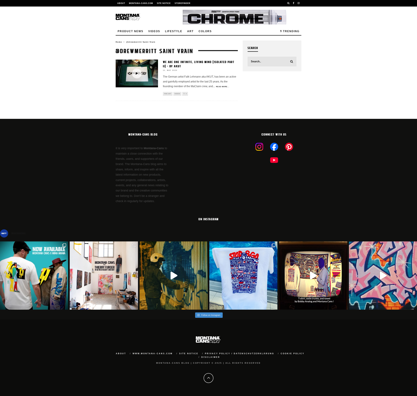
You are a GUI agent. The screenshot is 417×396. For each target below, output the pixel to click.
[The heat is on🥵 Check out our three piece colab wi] (243, 275)
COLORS (205, 31)
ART (190, 31)
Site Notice (164, 3)
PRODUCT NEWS (130, 31)
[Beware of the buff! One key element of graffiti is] (104, 275)
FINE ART (167, 94)
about (121, 353)
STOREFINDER (182, 3)
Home (119, 42)
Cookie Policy (292, 353)
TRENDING (290, 31)
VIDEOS (154, 31)
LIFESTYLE (173, 31)
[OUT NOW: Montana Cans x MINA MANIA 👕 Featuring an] (34, 275)
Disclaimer (210, 357)
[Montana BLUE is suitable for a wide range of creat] (383, 275)
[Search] (288, 3)
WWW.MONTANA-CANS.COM (153, 353)
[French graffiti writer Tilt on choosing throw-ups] (174, 275)
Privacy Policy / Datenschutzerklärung (239, 353)
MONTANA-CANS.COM (141, 3)
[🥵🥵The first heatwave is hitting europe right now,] (313, 275)
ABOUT (121, 3)
